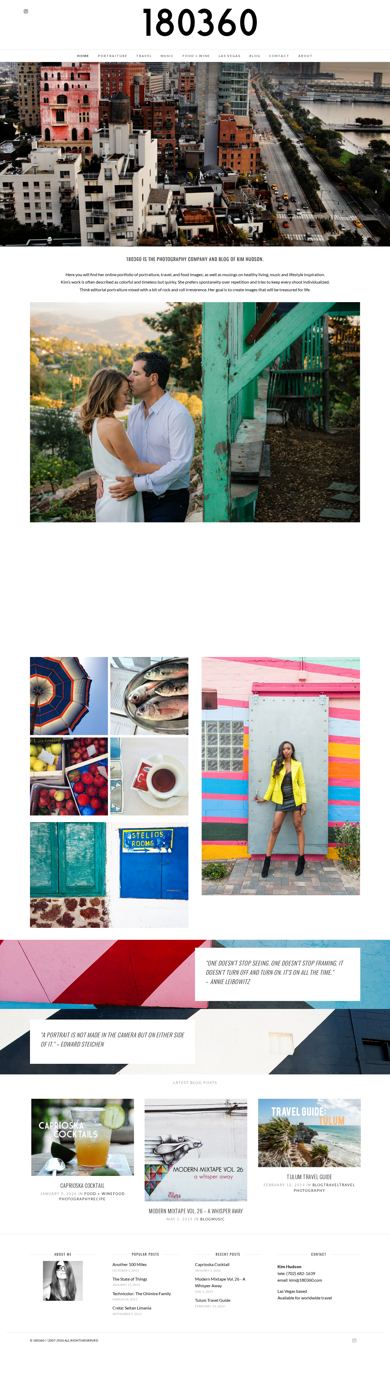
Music (218, 1219)
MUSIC (167, 56)
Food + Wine (98, 1194)
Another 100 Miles (129, 1264)
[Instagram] (26, 11)
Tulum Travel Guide (309, 1177)
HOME (83, 56)
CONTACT (279, 56)
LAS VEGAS (230, 56)
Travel (331, 1185)
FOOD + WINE (196, 56)
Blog (205, 1219)
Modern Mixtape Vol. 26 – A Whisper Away (196, 1211)
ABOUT (305, 56)
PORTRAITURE (112, 56)
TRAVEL (144, 56)
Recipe (98, 1199)
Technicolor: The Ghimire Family (141, 1293)
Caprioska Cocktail (82, 1185)
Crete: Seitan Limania (131, 1307)
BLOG (254, 56)
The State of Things (129, 1278)
